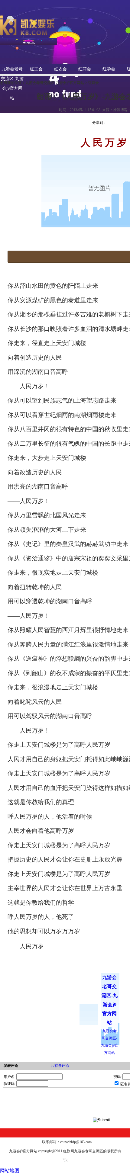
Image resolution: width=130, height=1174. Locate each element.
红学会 (108, 69)
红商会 (84, 69)
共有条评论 (60, 1065)
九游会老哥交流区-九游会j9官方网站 (12, 83)
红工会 (36, 69)
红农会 (60, 69)
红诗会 (93, 83)
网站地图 (9, 1170)
